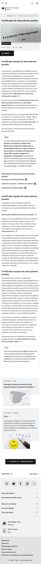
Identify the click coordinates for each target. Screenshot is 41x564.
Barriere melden (7, 549)
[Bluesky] (14, 483)
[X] (7, 483)
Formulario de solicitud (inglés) (13, 188)
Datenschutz (5, 540)
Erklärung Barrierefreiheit (10, 546)
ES (6, 3)
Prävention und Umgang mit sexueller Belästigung (17, 555)
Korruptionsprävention (9, 552)
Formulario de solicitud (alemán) (13, 179)
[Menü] (37, 3)
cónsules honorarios (28, 122)
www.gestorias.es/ (8, 231)
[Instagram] (28, 483)
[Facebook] (21, 483)
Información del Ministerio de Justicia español (18, 215)
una (27, 117)
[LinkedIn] (34, 483)
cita (29, 117)
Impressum (5, 543)
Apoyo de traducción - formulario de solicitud (18, 184)
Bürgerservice (11, 16)
